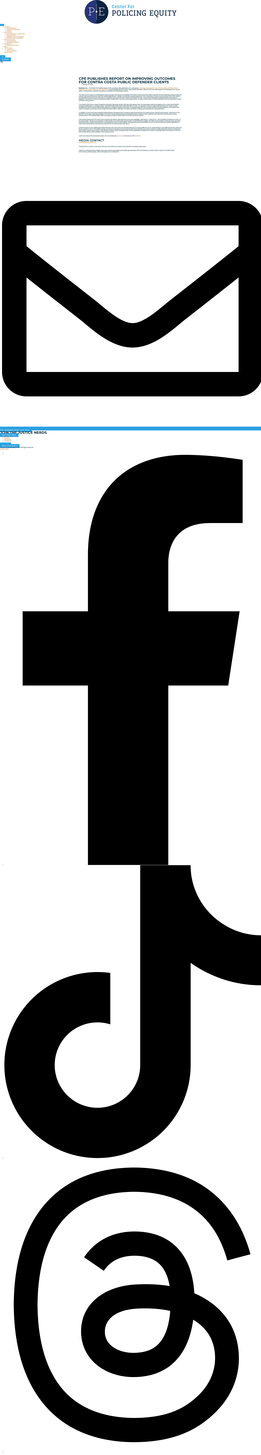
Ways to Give (8, 52)
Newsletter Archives (12, 42)
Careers (8, 31)
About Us (7, 26)
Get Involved (8, 48)
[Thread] (132, 1451)
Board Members (11, 28)
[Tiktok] (132, 1157)
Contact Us (9, 49)
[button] (1, 62)
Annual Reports (11, 41)
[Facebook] (132, 864)
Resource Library (9, 39)
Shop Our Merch (11, 51)
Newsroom (7, 44)
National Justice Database (14, 38)
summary (120, 136)
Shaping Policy (11, 35)
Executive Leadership (13, 29)
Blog (5, 46)
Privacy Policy (4, 449)
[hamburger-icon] (2, 25)
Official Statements (12, 45)
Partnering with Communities (15, 34)
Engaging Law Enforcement (15, 36)
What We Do (8, 32)
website (138, 136)
